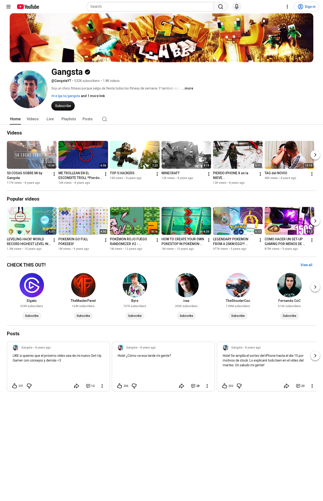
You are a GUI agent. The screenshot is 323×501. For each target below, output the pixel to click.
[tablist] (161, 119)
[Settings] (287, 6)
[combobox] (151, 6)
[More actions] (54, 174)
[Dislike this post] (29, 386)
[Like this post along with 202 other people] (224, 386)
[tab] (15, 119)
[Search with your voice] (236, 6)
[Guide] (8, 6)
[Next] (315, 155)
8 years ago (43, 347)
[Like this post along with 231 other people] (14, 386)
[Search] (220, 6)
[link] (58, 368)
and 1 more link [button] (93, 96)
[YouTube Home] (27, 6)
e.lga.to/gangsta (67, 96)
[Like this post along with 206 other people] (119, 386)
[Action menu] (102, 386)
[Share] (76, 386)
